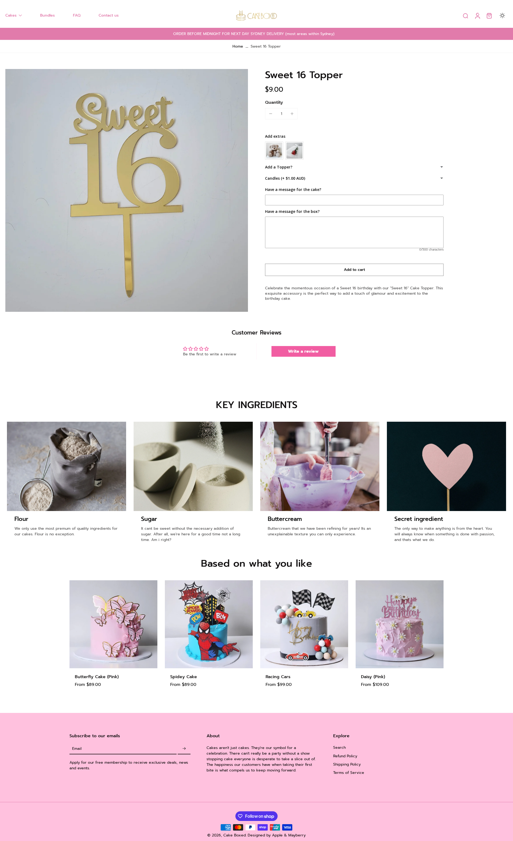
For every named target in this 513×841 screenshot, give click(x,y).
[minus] (270, 114)
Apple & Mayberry (289, 835)
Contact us (109, 15)
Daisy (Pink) (373, 677)
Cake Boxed (234, 835)
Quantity (274, 102)
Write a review (303, 351)
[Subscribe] (184, 748)
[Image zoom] (126, 190)
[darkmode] (502, 15)
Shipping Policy (347, 764)
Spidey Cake (183, 677)
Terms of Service (348, 772)
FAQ (76, 15)
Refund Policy (345, 755)
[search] (465, 15)
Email (76, 748)
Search (339, 747)
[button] (354, 270)
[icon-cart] (489, 15)
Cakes (11, 15)
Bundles (47, 15)
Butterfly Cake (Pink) (97, 677)
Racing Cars (278, 677)
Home (237, 46)
